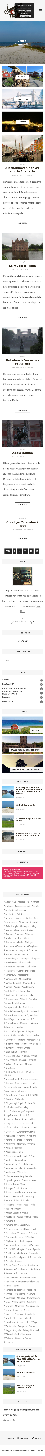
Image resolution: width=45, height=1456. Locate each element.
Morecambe (31, 1168)
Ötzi (7, 1208)
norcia (8, 1196)
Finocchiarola (34, 1039)
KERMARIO (33, 1095)
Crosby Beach (11, 1023)
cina (21, 1015)
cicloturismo (29, 1007)
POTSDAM (10, 1249)
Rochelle (9, 1261)
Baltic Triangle (11, 926)
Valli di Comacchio (25, 805)
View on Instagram (23, 884)
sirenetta (32, 1289)
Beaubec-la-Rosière (24, 930)
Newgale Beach (12, 1188)
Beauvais (9, 934)
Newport (9, 1192)
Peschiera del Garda (14, 1236)
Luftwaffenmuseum (26, 1131)
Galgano (24, 1059)
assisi (37, 917)
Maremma (10, 1143)
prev (8, 551)
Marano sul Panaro (13, 1139)
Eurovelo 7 (10, 1039)
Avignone (24, 921)
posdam (23, 1244)
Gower (29, 1063)
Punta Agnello (33, 1249)
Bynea (21, 966)
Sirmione (9, 1293)
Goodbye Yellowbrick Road (22, 523)
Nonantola (33, 1192)
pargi (20, 1216)
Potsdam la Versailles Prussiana (22, 361)
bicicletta (9, 938)
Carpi (17, 986)
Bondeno (9, 946)
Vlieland (9, 1334)
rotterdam (34, 1265)
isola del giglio (31, 1086)
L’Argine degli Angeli (14, 1103)
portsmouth (10, 1244)
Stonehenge (34, 1297)
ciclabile (33, 999)
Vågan (35, 1322)
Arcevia (20, 917)
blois (27, 938)
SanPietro (9, 1281)
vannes (33, 1326)
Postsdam (34, 1244)
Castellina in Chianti (23, 990)
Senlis (8, 1285)
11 (25, 551)
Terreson (18, 1309)
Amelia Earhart (23, 905)
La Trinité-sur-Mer (13, 1107)
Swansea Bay (33, 1305)
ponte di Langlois (24, 1240)
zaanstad (9, 1342)
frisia (35, 1055)
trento (29, 1317)
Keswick (9, 1099)
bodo (20, 942)
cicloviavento (34, 1011)
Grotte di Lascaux (30, 1078)
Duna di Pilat (11, 1035)
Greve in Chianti (12, 1078)
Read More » (22, 223)
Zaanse (28, 1338)
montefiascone (27, 1163)
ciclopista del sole (13, 1007)
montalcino (21, 1159)
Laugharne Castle (13, 1123)
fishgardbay (21, 1043)
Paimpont (16, 1208)
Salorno (8, 1273)
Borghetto (33, 946)
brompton (10, 966)
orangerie (9, 1204)
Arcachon (9, 917)
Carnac (8, 986)
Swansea (20, 1305)
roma (19, 1261)
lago (27, 1107)
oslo (33, 1204)
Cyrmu (35, 1023)
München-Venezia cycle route (18, 1176)
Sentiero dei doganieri (15, 1289)
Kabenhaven (11, 1095)
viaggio (8, 1330)
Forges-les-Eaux (12, 1055)
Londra (35, 1127)
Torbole (19, 1313)
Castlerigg (9, 994)
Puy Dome (10, 1253)
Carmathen (29, 982)
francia (26, 1055)
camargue (10, 970)
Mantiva (21, 1135)
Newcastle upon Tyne (15, 1184)
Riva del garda (20, 1257)
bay (34, 926)
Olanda (25, 1200)
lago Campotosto (27, 1111)
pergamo (23, 1232)
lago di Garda (27, 1115)
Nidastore (21, 1192)
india (7, 1086)
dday (20, 1027)
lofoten (8, 1127)
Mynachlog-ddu (12, 1180)
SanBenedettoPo (28, 1277)
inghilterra (17, 1086)
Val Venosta (10, 1326)
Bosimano (33, 950)
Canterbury (10, 974)
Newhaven (27, 1188)
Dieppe (31, 1031)
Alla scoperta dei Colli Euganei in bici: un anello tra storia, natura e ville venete (29, 790)
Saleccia (9, 1269)
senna (16, 1285)
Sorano (32, 1293)
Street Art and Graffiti (15, 1301)
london (25, 1127)
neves (33, 1180)
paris (36, 1216)
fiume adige (35, 1043)
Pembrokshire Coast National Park (20, 1228)
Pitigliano (9, 1240)
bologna (29, 942)
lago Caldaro (11, 1111)
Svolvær (9, 1305)
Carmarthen (25, 978)
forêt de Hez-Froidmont (16, 1051)
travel (8, 1317)
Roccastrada (35, 1257)
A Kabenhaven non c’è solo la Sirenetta (22, 169)
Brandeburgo (11, 958)
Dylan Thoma (26, 1035)
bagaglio (35, 921)
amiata (36, 905)
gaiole (14, 1059)
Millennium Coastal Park (16, 1155)
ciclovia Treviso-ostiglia (15, 1011)
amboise (9, 905)
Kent (22, 1095)
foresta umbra (23, 1047)
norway (8, 1200)
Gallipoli (8, 1063)
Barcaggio (25, 926)
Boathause (10, 942)
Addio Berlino (22, 453)
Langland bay (29, 1119)
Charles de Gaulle (25, 994)
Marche (28, 1139)
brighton (36, 958)
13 (37, 551)
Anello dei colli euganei (15, 909)
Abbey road (10, 901)
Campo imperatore (26, 970)
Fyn (7, 1059)
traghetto (31, 1313)
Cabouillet (31, 966)
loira (17, 1127)
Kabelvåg (23, 1091)
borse (8, 950)
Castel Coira (28, 986)
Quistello (34, 1253)
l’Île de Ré (31, 1103)
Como (35, 1019)
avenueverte (11, 921)
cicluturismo (11, 1015)
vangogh (23, 1326)
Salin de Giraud (22, 1269)
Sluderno (21, 1293)
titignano (9, 1313)
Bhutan (29, 934)
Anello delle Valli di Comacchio (19, 913)
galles (33, 1059)
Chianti (24, 999)
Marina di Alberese (13, 1147)
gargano (19, 1063)
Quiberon (22, 1253)
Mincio (33, 1155)
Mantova (32, 1135)
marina (32, 1143)
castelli (8, 990)
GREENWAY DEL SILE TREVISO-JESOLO (19, 1073)
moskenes (10, 1172)
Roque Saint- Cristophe (15, 1265)
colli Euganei (10, 1019)
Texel (28, 1309)
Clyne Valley (32, 1015)
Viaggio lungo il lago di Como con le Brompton (28, 834)
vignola (18, 1330)
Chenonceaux (11, 999)
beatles (8, 930)
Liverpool (28, 1123)
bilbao (19, 938)
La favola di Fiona (22, 266)
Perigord (34, 1232)
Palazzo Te (10, 1216)
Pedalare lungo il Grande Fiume (29, 820)
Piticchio (30, 1236)
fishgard (9, 1043)
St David (21, 1297)
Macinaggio (10, 1135)
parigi (28, 1216)
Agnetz (36, 901)
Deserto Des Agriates (14, 1031)
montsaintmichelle (13, 1168)
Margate (22, 1143)
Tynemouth (24, 1322)
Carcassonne (11, 978)
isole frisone (10, 1091)
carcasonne (24, 974)
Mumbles (22, 1172)
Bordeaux (21, 946)
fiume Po (9, 1047)
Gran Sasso (10, 1067)
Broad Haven (11, 962)
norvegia (31, 1196)
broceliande (25, 962)
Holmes (35, 1082)
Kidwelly (20, 1099)
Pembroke (10, 1220)
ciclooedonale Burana (15, 1003)
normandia (19, 1196)
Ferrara (21, 1039)
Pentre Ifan (10, 1232)
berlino (19, 934)
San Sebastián (11, 1277)
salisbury (36, 1269)
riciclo (8, 1257)
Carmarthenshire (13, 982)
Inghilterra (22, 518)
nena (25, 1180)
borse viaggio (19, 950)
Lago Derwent (11, 1115)
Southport (10, 1297)
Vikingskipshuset (31, 1330)
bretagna (25, 958)
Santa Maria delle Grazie (28, 1281)
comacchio (24, 1019)
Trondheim (10, 1322)
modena (9, 1159)
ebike (37, 1035)
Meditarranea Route (14, 1151)
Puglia (21, 1249)
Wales (18, 1338)
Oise (17, 1200)
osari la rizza (22, 1204)
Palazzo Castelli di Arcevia (16, 1212)
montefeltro (11, 1163)
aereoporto (24, 901)
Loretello (9, 1131)
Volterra (9, 1338)
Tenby (8, 1309)
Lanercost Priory (12, 1119)
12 (31, 551)
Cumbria (25, 1023)
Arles (29, 917)
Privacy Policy (37, 1450)
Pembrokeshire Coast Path (17, 1224)
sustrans (32, 1301)
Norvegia (22, 164)
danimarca (10, 1027)
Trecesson (18, 1317)
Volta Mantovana (23, 1334)
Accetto (25, 16)
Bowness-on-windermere (17, 954)
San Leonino (21, 1273)
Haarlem (9, 1082)
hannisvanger (23, 1082)
